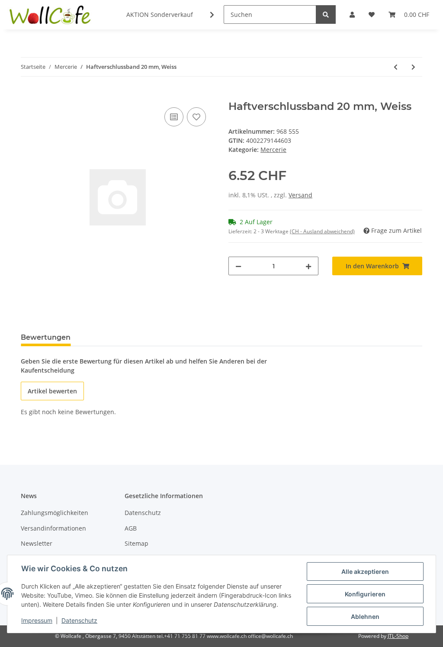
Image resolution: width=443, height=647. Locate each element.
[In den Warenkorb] (28, 95)
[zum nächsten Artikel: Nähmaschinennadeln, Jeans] (413, 67)
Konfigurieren (365, 594)
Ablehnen (365, 616)
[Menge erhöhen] (308, 266)
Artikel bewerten (52, 391)
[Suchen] (326, 14)
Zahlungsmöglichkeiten (54, 513)
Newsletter (36, 543)
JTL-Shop (398, 636)
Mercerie (273, 149)
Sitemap (136, 543)
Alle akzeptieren (365, 571)
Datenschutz (143, 513)
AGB (131, 528)
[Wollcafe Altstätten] (51, 14)
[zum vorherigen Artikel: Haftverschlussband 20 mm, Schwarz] (395, 67)
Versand (300, 195)
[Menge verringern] (238, 266)
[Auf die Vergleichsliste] (173, 116)
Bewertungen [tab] (46, 337)
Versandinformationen (53, 528)
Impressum (36, 620)
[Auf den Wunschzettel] (196, 116)
